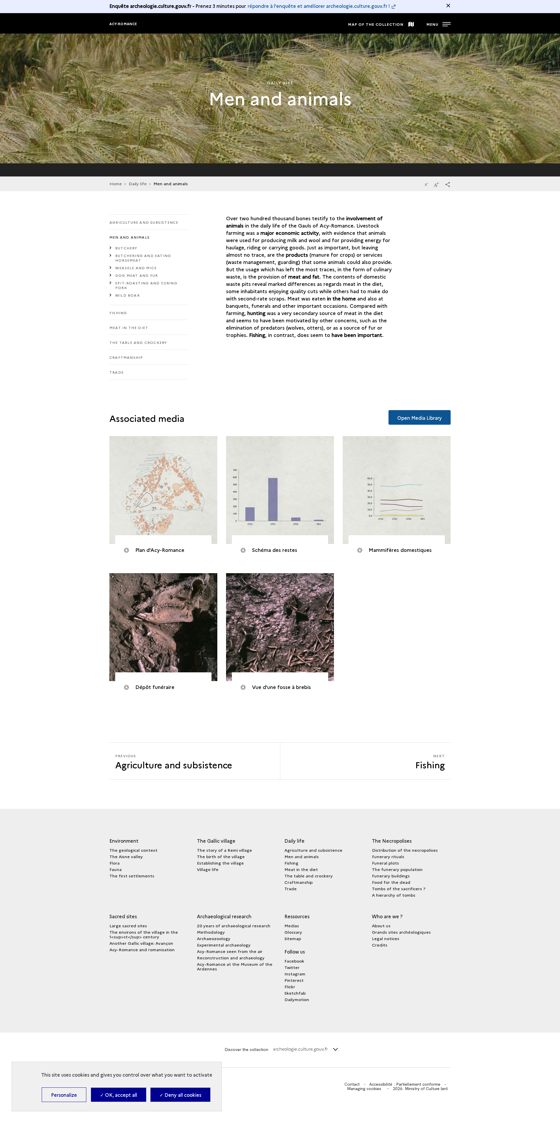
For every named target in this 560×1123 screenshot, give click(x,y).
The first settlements (131, 876)
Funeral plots (385, 863)
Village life (207, 869)
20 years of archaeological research (233, 925)
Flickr (289, 986)
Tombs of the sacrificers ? (399, 888)
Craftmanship (126, 357)
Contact (352, 1084)
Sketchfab (295, 993)
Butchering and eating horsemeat (143, 258)
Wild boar (127, 295)
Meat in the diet (128, 327)
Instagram (294, 974)
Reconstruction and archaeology (231, 958)
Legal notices (385, 938)
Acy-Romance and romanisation (142, 949)
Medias (291, 925)
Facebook (294, 961)
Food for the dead (391, 882)
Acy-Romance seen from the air (229, 951)
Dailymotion (296, 999)
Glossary (293, 932)
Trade (116, 372)
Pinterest (294, 980)
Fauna (115, 869)
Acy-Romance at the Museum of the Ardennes (234, 966)
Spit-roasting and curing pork (146, 285)
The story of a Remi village (224, 850)
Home (115, 183)
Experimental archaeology (224, 945)
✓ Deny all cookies (180, 1094)
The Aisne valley (126, 856)
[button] (448, 184)
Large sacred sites (128, 925)
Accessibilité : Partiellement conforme (404, 1084)
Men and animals (129, 237)
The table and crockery (138, 342)
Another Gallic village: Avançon (141, 943)
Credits (379, 945)
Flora (114, 863)
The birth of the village (221, 856)
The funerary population (397, 869)
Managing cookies (364, 1088)
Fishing (118, 312)
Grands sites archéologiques (401, 932)
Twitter (292, 967)
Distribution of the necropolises (405, 850)
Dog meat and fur (136, 275)
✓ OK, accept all (118, 1094)
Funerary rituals (388, 856)
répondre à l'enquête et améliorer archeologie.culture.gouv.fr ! (319, 6)
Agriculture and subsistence (143, 222)
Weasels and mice (136, 267)
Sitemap (292, 938)
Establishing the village (220, 863)
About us (381, 925)
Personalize (64, 1094)
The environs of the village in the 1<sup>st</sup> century (143, 934)
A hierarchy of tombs (393, 895)
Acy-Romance (123, 24)
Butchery (126, 247)
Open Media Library (419, 417)
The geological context (133, 850)
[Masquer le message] (448, 5)
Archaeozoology (213, 938)
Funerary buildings (391, 876)
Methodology (211, 932)
